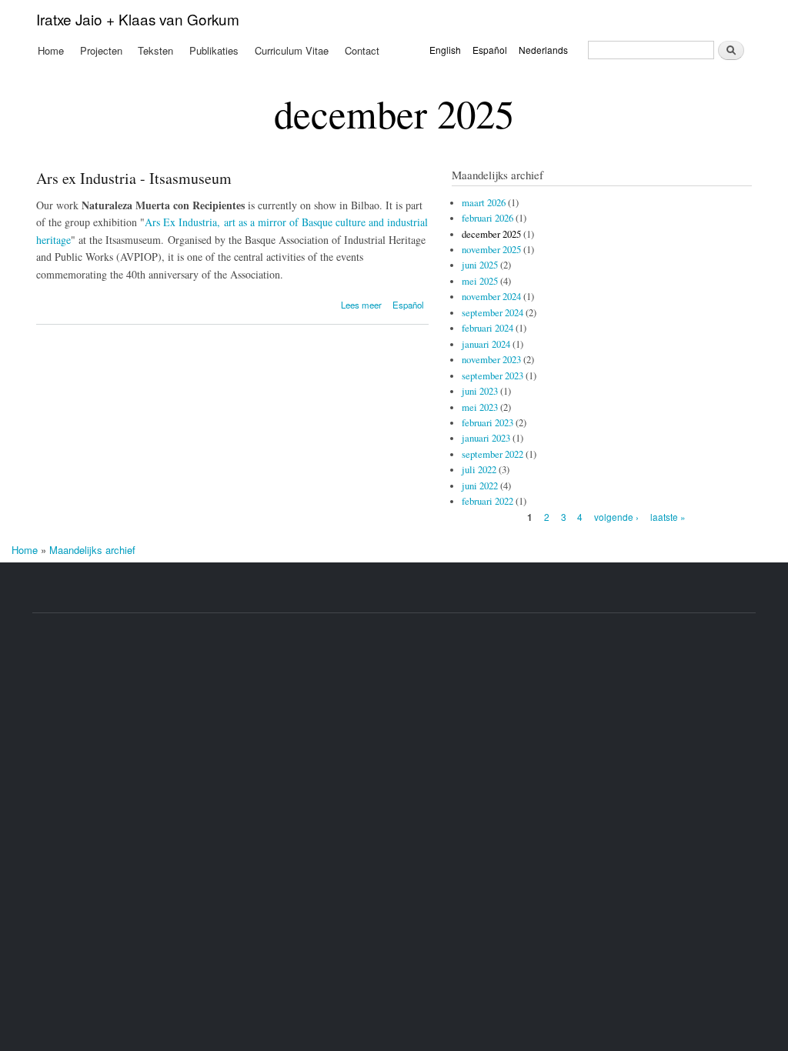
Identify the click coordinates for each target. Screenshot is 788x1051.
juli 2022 (479, 469)
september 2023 (492, 375)
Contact (362, 50)
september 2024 (492, 312)
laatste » (668, 516)
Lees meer (361, 305)
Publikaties (214, 50)
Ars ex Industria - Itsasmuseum (134, 178)
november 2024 (491, 296)
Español (489, 49)
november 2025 (491, 249)
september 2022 (492, 454)
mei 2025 (480, 281)
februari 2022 (487, 501)
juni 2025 (480, 265)
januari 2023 (486, 438)
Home (51, 50)
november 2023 (491, 359)
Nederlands (543, 49)
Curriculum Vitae (292, 50)
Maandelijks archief (92, 549)
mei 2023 (480, 407)
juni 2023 (480, 391)
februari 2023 (487, 422)
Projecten (101, 50)
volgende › (616, 516)
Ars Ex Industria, (184, 222)
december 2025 (491, 234)
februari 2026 (487, 218)
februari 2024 (487, 328)
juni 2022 (480, 485)
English (445, 49)
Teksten (155, 50)
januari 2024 (486, 344)
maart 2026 (484, 202)
